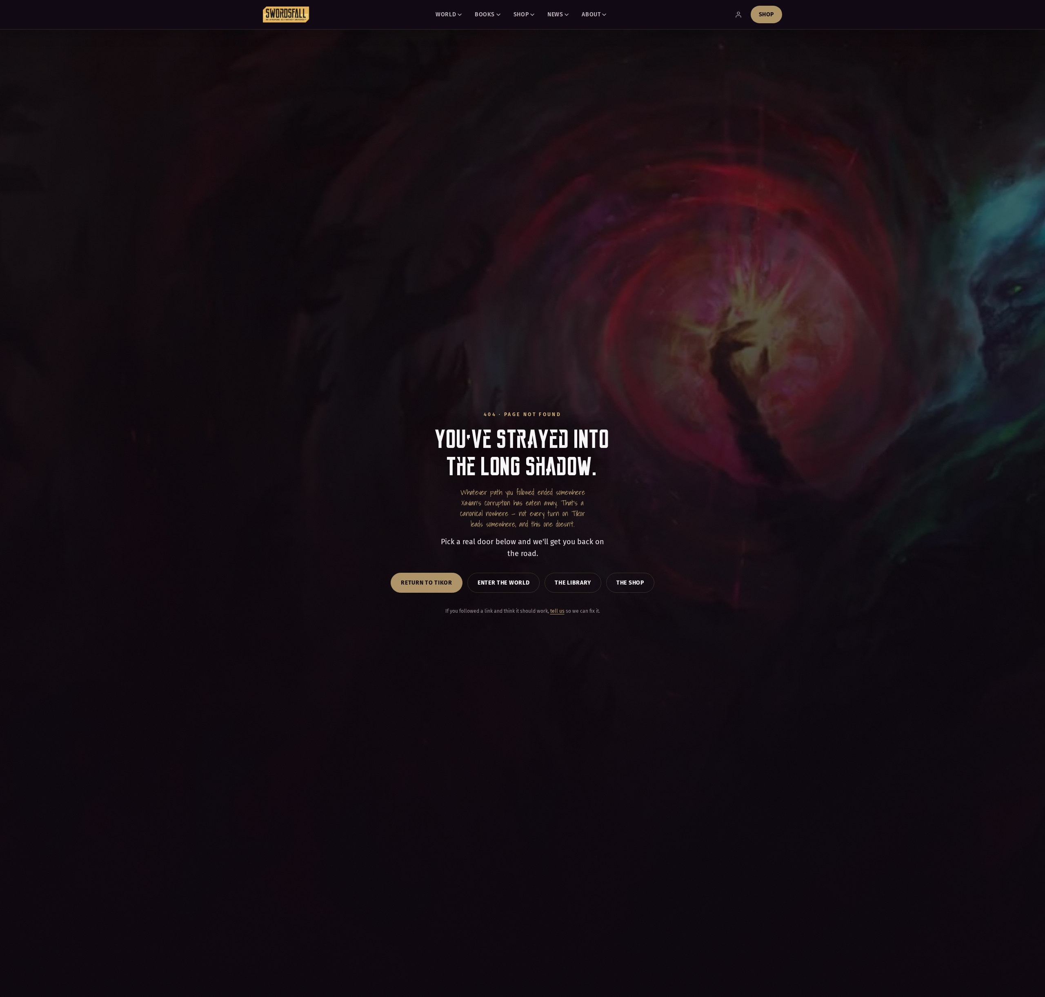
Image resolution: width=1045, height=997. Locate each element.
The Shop (630, 582)
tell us (557, 611)
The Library (573, 582)
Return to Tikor (426, 582)
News (555, 14)
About (591, 14)
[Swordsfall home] (286, 14)
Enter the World (504, 582)
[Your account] (738, 14)
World (446, 14)
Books (485, 14)
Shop (521, 14)
